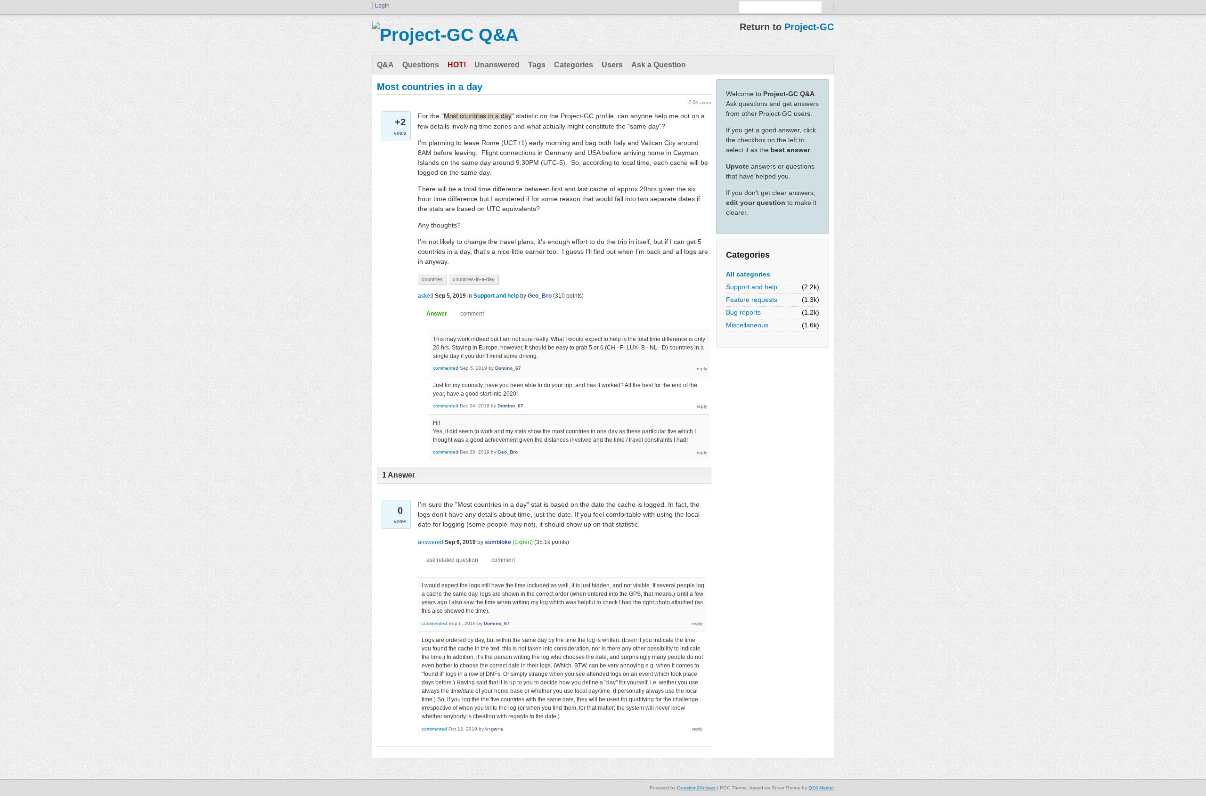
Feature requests (751, 299)
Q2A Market (821, 787)
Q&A (385, 65)
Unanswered (497, 65)
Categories (573, 65)
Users (612, 65)
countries (432, 279)
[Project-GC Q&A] (445, 35)
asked (425, 295)
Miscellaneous (747, 325)
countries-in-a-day (474, 279)
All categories (748, 274)
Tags (537, 65)
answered (430, 542)
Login (382, 5)
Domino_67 (508, 368)
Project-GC (809, 27)
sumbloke (498, 542)
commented (445, 368)
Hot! (457, 65)
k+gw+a (494, 728)
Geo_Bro (540, 295)
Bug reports (743, 312)
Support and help (751, 287)
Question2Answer (696, 787)
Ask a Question (658, 65)
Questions (420, 65)
